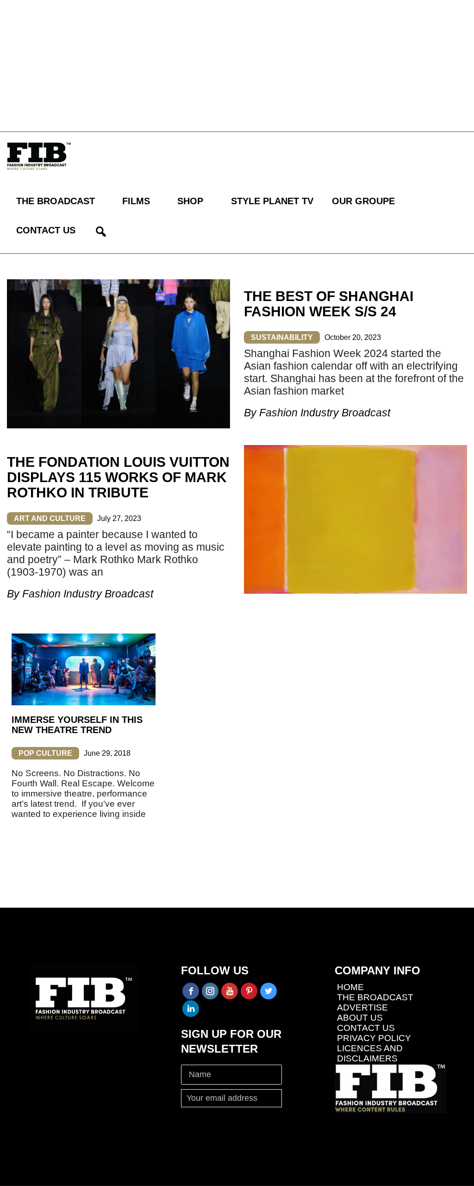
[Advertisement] (237, 65)
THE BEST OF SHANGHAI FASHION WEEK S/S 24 (328, 304)
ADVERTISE (362, 1007)
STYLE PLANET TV (272, 201)
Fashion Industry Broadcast (324, 413)
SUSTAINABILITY (282, 337)
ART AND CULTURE (50, 518)
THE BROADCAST (55, 201)
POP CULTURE (45, 753)
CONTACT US (45, 230)
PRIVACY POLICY (374, 1038)
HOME (350, 987)
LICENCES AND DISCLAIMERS (370, 1053)
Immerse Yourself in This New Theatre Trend (77, 725)
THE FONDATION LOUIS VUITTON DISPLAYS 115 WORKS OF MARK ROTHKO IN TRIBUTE (118, 477)
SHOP (190, 201)
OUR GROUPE (363, 201)
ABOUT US (360, 1018)
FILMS (136, 201)
